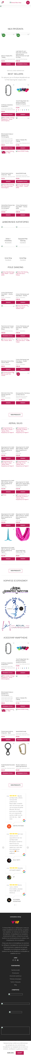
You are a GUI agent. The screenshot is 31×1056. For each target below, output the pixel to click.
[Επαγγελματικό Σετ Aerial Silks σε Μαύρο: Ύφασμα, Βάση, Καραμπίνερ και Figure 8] (23, 430)
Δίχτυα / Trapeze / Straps (7, 143)
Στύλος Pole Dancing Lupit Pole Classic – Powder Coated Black (22, 361)
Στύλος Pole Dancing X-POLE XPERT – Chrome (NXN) (21, 207)
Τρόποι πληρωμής (16, 982)
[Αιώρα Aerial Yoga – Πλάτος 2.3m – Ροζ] (23, 534)
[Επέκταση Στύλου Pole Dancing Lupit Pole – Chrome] (8, 374)
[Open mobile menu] (28, 2)
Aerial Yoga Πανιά (20, 554)
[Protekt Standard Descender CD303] (8, 749)
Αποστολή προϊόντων (15, 976)
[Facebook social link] (13, 960)
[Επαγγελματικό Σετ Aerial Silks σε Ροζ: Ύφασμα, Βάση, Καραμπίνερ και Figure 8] (23, 464)
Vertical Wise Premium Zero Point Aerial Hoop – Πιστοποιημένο (8, 207)
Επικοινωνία (15, 973)
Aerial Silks (10, 108)
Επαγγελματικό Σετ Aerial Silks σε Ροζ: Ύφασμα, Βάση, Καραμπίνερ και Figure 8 (23, 483)
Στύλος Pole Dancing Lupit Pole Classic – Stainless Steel (22, 327)
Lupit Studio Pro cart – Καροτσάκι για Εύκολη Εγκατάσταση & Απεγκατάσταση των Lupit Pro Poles (22, 54)
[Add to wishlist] (13, 34)
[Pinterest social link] (17, 960)
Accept (19, 1053)
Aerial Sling (4, 109)
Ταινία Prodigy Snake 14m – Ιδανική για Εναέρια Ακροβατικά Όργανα (22, 102)
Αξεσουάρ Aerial (11, 59)
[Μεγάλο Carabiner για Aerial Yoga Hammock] (23, 749)
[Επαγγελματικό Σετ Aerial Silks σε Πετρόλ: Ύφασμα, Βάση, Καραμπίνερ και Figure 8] (8, 430)
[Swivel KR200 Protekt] (23, 151)
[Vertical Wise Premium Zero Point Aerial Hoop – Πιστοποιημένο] (8, 186)
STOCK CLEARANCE (21, 398)
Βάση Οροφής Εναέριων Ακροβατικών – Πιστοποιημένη (7, 135)
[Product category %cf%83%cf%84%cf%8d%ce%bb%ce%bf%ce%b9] (8, 235)
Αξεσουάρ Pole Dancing (21, 59)
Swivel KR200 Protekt (21, 173)
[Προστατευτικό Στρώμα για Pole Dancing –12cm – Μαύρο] (8, 312)
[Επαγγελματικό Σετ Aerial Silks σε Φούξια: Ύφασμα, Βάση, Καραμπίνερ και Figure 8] (8, 495)
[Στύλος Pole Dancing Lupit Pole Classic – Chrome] (23, 273)
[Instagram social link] (15, 960)
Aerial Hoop (4, 59)
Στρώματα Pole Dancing (6, 331)
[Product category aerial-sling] (8, 253)
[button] (23, 64)
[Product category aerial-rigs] (23, 253)
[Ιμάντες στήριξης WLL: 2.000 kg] (23, 124)
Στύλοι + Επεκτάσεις (20, 210)
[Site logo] (15, 2)
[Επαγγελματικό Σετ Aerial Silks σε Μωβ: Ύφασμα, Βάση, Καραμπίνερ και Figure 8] (8, 464)
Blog (15, 985)
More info (10, 1053)
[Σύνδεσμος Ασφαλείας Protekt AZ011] (8, 90)
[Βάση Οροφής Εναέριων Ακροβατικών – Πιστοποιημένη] (8, 119)
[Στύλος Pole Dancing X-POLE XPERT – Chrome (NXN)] (23, 186)
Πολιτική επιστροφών (15, 979)
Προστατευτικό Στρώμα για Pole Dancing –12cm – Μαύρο (7, 327)
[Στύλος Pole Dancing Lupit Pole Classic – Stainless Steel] (23, 307)
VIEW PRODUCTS (15, 414)
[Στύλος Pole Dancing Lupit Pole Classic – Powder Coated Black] (23, 340)
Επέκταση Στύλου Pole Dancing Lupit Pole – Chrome (7, 394)
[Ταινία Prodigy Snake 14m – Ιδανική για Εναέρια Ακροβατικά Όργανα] (23, 90)
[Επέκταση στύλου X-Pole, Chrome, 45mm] (8, 339)
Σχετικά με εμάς (15, 970)
